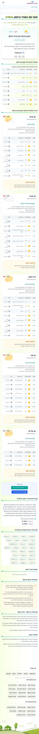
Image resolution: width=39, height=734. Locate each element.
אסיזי (22, 536)
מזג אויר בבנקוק (31, 692)
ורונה (8, 540)
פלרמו (22, 559)
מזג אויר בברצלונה (21, 689)
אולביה (31, 536)
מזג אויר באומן (22, 692)
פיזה (14, 555)
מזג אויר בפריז (12, 689)
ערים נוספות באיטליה (18, 492)
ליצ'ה (23, 548)
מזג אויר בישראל (31, 707)
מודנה (15, 548)
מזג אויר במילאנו (22, 696)
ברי (32, 540)
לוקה (31, 548)
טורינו (21, 544)
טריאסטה (12, 544)
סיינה (13, 552)
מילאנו (7, 548)
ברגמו (6, 536)
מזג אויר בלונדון (22, 685)
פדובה (31, 555)
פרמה (31, 563)
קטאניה (22, 563)
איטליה (9, 17)
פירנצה (31, 559)
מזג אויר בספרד (21, 711)
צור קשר (26, 673)
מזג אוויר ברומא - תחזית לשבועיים (17, 23)
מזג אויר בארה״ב (31, 715)
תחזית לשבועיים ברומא (18, 487)
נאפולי (22, 552)
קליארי (13, 563)
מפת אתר (8, 673)
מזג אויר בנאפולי (12, 696)
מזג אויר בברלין (31, 689)
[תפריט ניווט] (3, 2)
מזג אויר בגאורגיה (21, 715)
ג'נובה (24, 540)
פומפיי (22, 555)
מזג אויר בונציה (31, 696)
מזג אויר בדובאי (13, 692)
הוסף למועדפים (19, 40)
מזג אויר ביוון (13, 711)
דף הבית (33, 7)
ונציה (16, 540)
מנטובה (31, 552)
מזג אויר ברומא (31, 685)
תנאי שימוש (32, 673)
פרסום (14, 673)
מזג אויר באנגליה (11, 707)
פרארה (13, 559)
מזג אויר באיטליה (21, 707)
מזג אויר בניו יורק (13, 685)
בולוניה (14, 536)
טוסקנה (30, 544)
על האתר (19, 673)
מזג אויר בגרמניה (31, 711)
